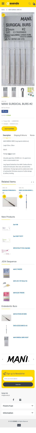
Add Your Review (6, 108)
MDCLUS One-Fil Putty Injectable (21, 248)
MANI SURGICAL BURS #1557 (20, 337)
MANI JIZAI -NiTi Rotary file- (20, 281)
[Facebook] (13, 399)
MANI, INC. (4, 101)
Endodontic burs (14, 124)
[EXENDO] (12, 3)
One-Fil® (15, 224)
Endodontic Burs (9, 306)
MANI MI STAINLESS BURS (9, 190)
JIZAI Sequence (9, 261)
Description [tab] (7, 135)
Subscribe (18, 384)
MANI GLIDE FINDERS (18, 293)
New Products (8, 217)
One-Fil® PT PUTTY (18, 236)
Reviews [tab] (33, 135)
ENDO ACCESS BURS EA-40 (26, 190)
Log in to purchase (9, 129)
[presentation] (31, 182)
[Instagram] (20, 399)
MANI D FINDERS (17, 269)
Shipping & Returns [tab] (20, 135)
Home (3, 10)
